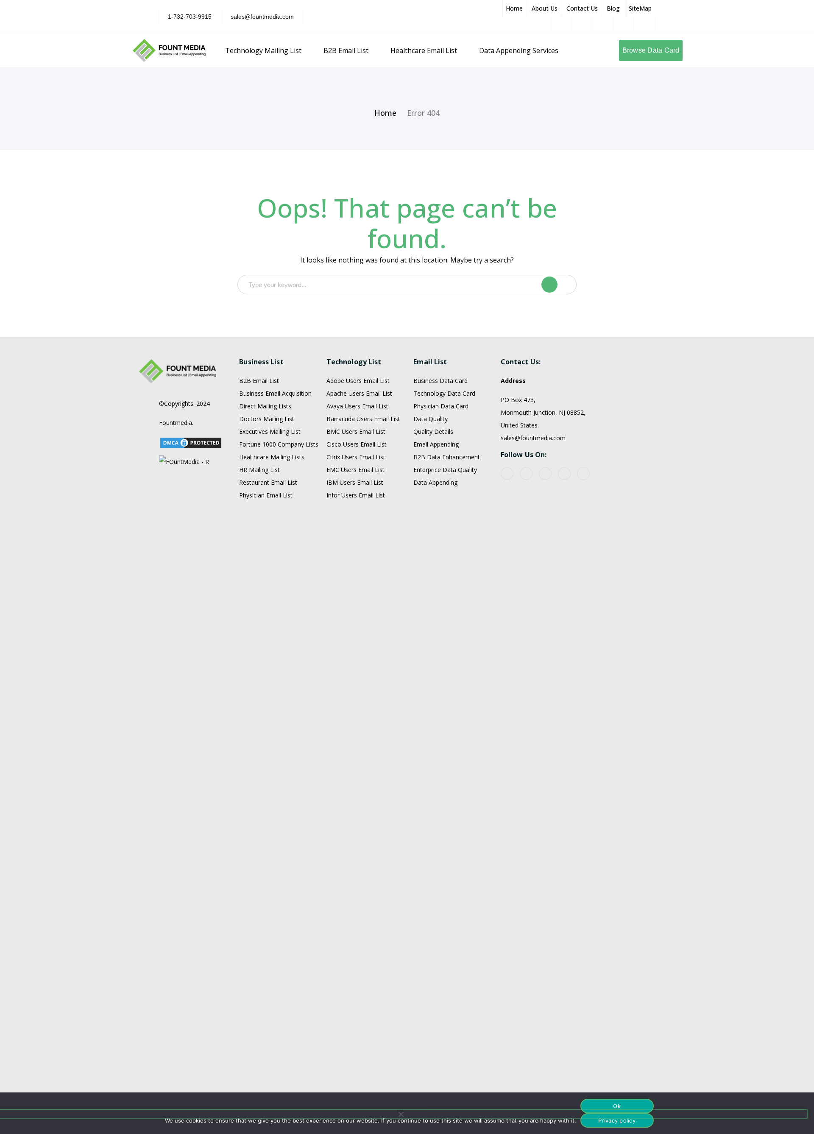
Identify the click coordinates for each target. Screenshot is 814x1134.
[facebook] (507, 473)
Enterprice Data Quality (445, 470)
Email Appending (436, 444)
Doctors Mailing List (266, 419)
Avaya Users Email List (357, 406)
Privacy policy (617, 1120)
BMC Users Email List (355, 431)
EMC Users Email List (355, 470)
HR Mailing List (259, 470)
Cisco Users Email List (356, 444)
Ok (617, 1106)
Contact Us (582, 8)
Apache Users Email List (359, 393)
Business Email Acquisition (275, 393)
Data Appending (435, 482)
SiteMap (640, 8)
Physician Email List (266, 495)
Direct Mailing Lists (265, 406)
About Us (545, 8)
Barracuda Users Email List (363, 419)
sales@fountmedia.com (262, 16)
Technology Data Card (444, 393)
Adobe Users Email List (358, 381)
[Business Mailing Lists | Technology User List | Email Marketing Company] (169, 49)
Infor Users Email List (355, 495)
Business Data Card (440, 381)
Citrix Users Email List (355, 457)
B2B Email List (259, 381)
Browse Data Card (651, 50)
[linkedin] (564, 473)
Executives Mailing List (270, 431)
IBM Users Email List (354, 482)
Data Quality (430, 419)
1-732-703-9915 (190, 16)
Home (514, 8)
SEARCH (558, 285)
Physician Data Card (440, 406)
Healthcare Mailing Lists (271, 457)
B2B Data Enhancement (446, 457)
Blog (613, 8)
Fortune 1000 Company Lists (278, 444)
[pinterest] (545, 473)
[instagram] (583, 473)
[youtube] (526, 473)
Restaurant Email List (268, 482)
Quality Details (433, 431)
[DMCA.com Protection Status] (191, 442)
